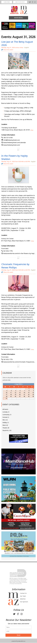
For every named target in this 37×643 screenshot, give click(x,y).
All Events (5, 409)
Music (5, 425)
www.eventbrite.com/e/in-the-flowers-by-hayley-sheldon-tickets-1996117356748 (19, 253)
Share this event (8, 50)
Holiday (6, 422)
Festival (6, 417)
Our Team (23, 596)
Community (7, 414)
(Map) (31, 130)
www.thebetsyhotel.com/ (11, 145)
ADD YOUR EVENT (20, 2)
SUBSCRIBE (7, 2)
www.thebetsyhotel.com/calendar (14, 143)
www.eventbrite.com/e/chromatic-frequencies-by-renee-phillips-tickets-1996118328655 (19, 362)
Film (5, 420)
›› (22, 384)
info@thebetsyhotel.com (11, 140)
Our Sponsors (24, 602)
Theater (6, 428)
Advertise (23, 599)
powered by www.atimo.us (18, 641)
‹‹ (14, 384)
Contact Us (23, 593)
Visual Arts (7, 430)
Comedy (6, 412)
